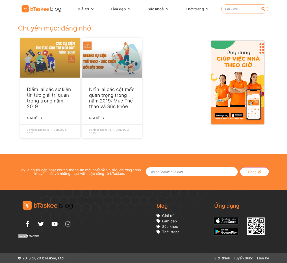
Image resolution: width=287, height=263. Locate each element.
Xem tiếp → (34, 118)
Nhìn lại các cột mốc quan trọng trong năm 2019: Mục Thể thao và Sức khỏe (112, 98)
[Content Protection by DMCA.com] (29, 237)
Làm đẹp (118, 9)
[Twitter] (41, 223)
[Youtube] (54, 223)
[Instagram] (68, 223)
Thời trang (195, 9)
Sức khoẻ (156, 9)
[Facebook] (27, 223)
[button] (281, 148)
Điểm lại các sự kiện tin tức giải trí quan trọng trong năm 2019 (49, 98)
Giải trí (83, 9)
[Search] (263, 9)
